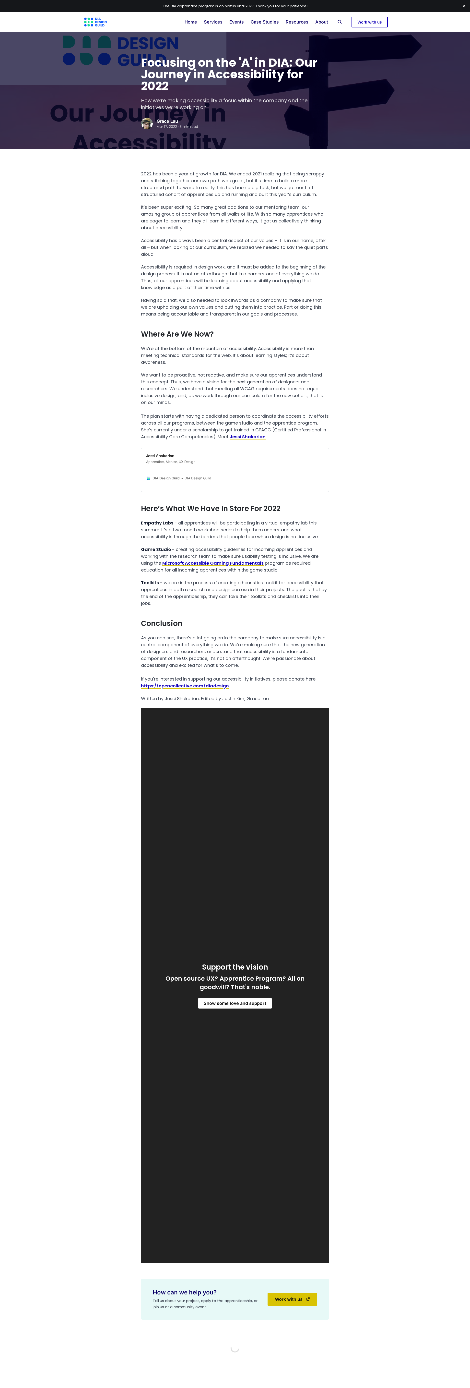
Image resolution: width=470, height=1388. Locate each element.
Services (213, 21)
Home (191, 21)
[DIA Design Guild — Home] (95, 22)
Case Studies (265, 21)
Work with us (369, 22)
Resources (297, 21)
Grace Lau (167, 121)
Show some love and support (235, 1003)
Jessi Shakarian (248, 437)
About (321, 21)
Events (236, 21)
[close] (464, 6)
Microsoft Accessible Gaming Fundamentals (213, 563)
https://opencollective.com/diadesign (185, 686)
